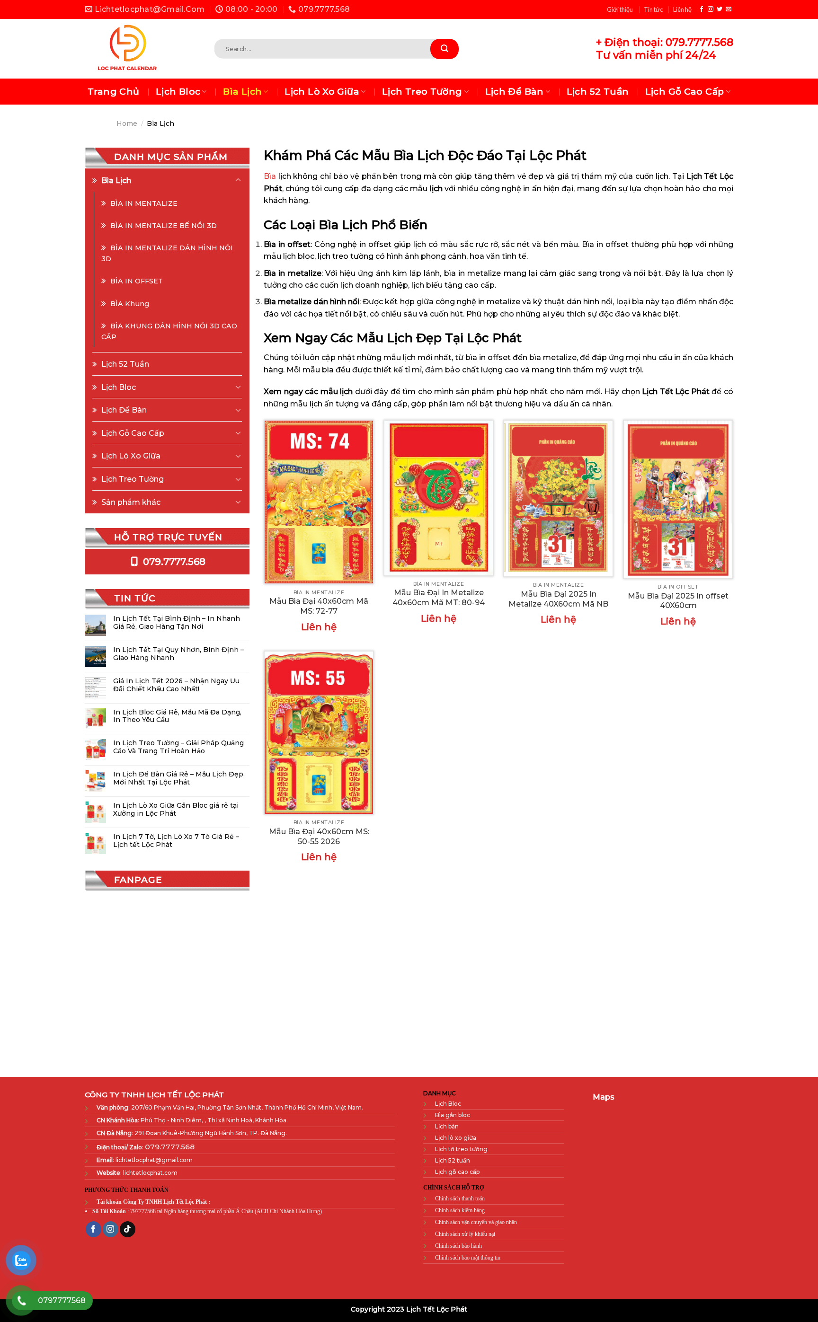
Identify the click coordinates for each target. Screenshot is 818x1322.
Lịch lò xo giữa (455, 1137)
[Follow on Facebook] (701, 9)
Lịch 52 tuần (452, 1160)
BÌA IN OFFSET (136, 281)
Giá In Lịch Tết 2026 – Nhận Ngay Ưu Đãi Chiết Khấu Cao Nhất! (176, 685)
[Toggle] (238, 180)
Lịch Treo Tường (422, 91)
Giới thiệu (620, 9)
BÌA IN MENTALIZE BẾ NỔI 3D (163, 225)
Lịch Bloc (178, 91)
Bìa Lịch (242, 91)
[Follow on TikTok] (127, 1230)
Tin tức (653, 9)
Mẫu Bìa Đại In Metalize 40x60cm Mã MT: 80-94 (438, 597)
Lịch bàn (447, 1126)
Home (126, 123)
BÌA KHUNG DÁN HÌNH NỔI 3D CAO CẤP (169, 331)
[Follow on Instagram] (710, 9)
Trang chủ (113, 91)
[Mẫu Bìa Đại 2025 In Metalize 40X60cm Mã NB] (558, 498)
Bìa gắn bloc (452, 1115)
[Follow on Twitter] (719, 9)
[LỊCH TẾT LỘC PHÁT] (136, 49)
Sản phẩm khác (130, 502)
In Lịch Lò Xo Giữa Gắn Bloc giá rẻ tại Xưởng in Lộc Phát (176, 810)
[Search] (444, 49)
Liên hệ (682, 9)
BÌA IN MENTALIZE (144, 203)
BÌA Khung (129, 304)
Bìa (270, 176)
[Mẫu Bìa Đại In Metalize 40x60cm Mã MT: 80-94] (438, 498)
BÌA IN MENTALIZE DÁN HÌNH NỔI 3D (167, 253)
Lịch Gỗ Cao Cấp (684, 91)
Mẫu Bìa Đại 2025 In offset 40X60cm (678, 600)
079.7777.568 (173, 561)
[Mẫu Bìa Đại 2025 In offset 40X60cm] (678, 499)
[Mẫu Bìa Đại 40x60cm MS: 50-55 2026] (319, 733)
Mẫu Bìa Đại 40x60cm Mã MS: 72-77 (318, 606)
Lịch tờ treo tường (461, 1149)
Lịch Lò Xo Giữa (322, 91)
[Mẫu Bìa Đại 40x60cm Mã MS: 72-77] (319, 502)
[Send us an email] (728, 9)
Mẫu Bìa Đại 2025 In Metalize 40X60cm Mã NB (558, 599)
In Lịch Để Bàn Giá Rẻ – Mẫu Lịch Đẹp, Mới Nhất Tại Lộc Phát (179, 778)
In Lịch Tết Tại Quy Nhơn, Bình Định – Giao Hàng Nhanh (178, 654)
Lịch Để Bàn (514, 91)
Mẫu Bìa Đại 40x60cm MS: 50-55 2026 (319, 836)
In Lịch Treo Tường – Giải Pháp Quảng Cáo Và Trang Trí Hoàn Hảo (178, 747)
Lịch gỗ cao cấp (457, 1171)
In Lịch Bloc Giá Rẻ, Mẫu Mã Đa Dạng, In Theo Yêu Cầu (177, 716)
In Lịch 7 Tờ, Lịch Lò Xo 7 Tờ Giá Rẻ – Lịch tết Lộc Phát (176, 841)
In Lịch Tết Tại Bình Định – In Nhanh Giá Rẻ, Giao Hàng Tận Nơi (176, 623)
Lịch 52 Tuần (598, 91)
